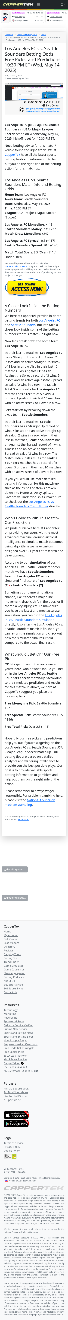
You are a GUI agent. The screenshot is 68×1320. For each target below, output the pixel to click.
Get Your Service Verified (18, 1025)
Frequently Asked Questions (20, 1044)
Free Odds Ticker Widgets (19, 1048)
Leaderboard (11, 943)
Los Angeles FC (49, 320)
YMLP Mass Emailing (16, 1059)
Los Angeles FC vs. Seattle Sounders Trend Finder (30, 503)
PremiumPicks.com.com (16, 266)
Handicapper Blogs (15, 1040)
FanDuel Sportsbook (16, 1092)
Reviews (8, 950)
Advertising (10, 1017)
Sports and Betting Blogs (19, 1036)
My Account (11, 935)
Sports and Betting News (27, 34)
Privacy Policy (12, 1147)
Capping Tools (12, 954)
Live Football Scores (15, 1096)
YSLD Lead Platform (15, 1055)
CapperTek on (12, 1063)
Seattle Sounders (23, 325)
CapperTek (9, 34)
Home (7, 931)
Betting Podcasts (14, 977)
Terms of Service (14, 1143)
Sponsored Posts (14, 1021)
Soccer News (11, 78)
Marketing (10, 1014)
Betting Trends (12, 958)
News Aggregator (14, 973)
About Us (9, 981)
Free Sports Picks (14, 1052)
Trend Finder (11, 962)
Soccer (43, 34)
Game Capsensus (14, 969)
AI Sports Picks (13, 1100)
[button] (63, 4)
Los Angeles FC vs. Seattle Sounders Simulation (33, 617)
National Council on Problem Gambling (30, 802)
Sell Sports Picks (13, 988)
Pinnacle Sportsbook (16, 1088)
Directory (9, 946)
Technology (11, 1010)
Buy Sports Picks (14, 984)
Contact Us (10, 992)
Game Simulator (13, 965)
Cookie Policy (12, 1150)
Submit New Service (16, 1029)
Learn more (23, 819)
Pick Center (10, 939)
